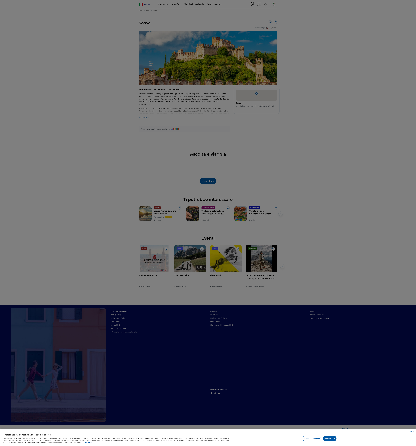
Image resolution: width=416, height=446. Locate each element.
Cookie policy (87, 442)
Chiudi (412, 431)
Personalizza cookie (312, 438)
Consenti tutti (329, 438)
